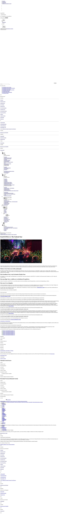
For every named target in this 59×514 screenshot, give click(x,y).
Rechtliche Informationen (10, 402)
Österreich (3, 423)
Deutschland (4, 404)
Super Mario (2, 117)
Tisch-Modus (8, 350)
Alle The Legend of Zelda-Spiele (7, 92)
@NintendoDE (2, 122)
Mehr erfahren (52, 353)
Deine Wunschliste (6, 172)
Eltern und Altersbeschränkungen (5, 401)
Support (11, 401)
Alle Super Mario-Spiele (5, 91)
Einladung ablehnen (3, 444)
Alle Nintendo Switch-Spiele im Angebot (8, 89)
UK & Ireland (4, 429)
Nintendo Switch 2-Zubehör (8, 183)
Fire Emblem (2, 104)
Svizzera (3, 418)
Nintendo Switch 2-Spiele (8, 182)
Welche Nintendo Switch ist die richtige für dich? (11, 190)
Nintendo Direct (6, 217)
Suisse (3, 426)
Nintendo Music (6, 204)
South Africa (4, 415)
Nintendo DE (2, 150)
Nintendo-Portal (6, 164)
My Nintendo (6, 228)
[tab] (29, 399)
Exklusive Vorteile (6, 203)
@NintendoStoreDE (3, 124)
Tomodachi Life (2, 109)
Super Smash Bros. (3, 112)
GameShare (5, 181)
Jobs (16, 401)
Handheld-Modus (2, 350)
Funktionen (5, 179)
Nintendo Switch (2, 101)
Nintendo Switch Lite (7, 189)
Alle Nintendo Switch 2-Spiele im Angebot (8, 88)
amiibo (5, 194)
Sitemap (5, 230)
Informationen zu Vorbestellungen (5, 321)
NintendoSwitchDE (3, 137)
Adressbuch (4, 2)
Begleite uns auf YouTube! (4, 132)
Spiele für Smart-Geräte (7, 163)
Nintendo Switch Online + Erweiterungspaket (10, 201)
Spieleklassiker (6, 202)
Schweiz (3, 416)
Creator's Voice (6, 220)
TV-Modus (11, 350)
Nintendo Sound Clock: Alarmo (8, 193)
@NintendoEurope (3, 125)
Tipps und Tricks (6, 221)
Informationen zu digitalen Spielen (9, 171)
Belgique (3, 409)
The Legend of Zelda (3, 111)
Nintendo (1, 450)
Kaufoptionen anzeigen (9, 28)
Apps (5, 210)
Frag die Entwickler (7, 219)
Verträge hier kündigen (17, 402)
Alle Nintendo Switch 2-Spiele (6, 87)
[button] (30, 152)
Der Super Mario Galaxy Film (8, 227)
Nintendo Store (2, 103)
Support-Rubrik (11, 313)
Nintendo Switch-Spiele (7, 158)
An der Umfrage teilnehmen (10, 444)
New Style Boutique (3, 458)
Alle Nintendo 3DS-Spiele (6, 90)
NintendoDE (2, 136)
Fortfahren (4, 427)
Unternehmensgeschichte (7, 195)
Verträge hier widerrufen (24, 402)
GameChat (5, 180)
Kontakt (41, 402)
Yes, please (5, 433)
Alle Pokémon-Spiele (5, 93)
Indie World (6, 218)
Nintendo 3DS (2, 106)
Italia (3, 407)
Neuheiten (5, 159)
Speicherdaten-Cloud (3, 355)
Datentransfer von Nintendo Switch (9, 184)
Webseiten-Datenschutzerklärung (22, 401)
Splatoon (1, 114)
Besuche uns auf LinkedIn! (4, 146)
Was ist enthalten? (6, 200)
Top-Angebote (6, 168)
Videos (5, 211)
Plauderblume (6, 192)
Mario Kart (2, 469)
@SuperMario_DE (3, 127)
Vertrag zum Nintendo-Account (5, 296)
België (3, 402)
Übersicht (3, 1)
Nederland (3, 422)
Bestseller (5, 169)
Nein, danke (2, 433)
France (3, 406)
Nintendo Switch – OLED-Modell (9, 188)
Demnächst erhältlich (7, 160)
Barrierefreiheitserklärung (36, 402)
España (3, 405)
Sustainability (30, 402)
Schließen (1, 427)
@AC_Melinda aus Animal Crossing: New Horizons (8, 480)
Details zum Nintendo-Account (6, 3)
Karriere (5, 229)
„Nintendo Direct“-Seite (40, 287)
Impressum (14, 401)
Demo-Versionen (6, 161)
